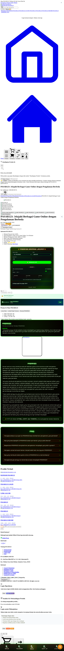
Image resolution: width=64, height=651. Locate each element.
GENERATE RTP (32, 262)
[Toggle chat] (60, 647)
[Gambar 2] (19, 212)
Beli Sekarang (17, 194)
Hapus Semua (5, 179)
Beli (9, 292)
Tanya (5, 194)
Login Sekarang (10, 593)
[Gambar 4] (39, 212)
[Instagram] (3, 543)
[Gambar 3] (29, 212)
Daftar (12, 2)
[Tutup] (2, 166)
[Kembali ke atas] (2, 529)
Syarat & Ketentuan (9, 568)
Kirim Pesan (5, 538)
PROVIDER (15, 252)
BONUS (7, 648)
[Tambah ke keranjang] (6, 526)
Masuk (15, 2)
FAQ (5, 554)
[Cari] (2, 7)
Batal (4, 593)
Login (8, 628)
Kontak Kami (7, 551)
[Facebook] (1, 543)
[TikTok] (4, 543)
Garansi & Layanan (9, 575)
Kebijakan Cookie (8, 570)
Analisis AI (14, 179)
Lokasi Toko (7, 552)
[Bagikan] (2, 526)
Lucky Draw (4, 311)
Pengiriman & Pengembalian (11, 572)
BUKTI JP (44, 648)
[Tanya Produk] (11, 292)
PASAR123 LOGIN (24, 10)
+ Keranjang (10, 194)
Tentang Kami (7, 549)
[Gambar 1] (7, 212)
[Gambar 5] (50, 212)
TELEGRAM (19, 648)
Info (60, 302)
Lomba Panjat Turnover (13, 311)
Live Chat (57, 648)
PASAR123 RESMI (47, 10)
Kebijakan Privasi (8, 569)
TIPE (33, 252)
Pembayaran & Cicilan (10, 573)
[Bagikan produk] (2, 194)
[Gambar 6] (6, 214)
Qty (1, 291)
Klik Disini (15, 244)
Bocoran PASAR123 (24, 311)
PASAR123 (4, 2)
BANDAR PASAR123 (13, 10)
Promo (8, 2)
